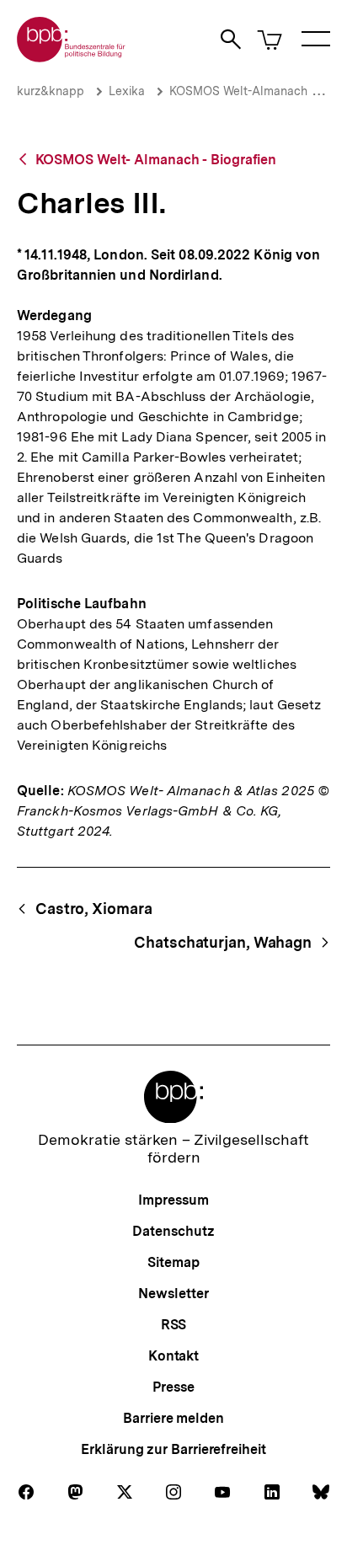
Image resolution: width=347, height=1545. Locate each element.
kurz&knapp (50, 91)
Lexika (127, 91)
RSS (174, 1325)
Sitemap (173, 1262)
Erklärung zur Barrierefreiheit (173, 1449)
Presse (173, 1387)
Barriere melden (173, 1418)
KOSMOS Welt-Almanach (238, 91)
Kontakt (173, 1356)
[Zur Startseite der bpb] (71, 57)
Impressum (173, 1200)
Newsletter (173, 1294)
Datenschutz (173, 1231)
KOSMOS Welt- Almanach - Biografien (155, 160)
